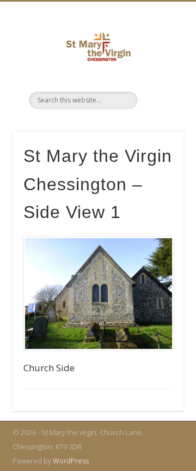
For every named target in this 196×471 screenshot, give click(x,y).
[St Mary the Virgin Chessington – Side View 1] (98, 294)
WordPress (71, 461)
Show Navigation (169, 99)
